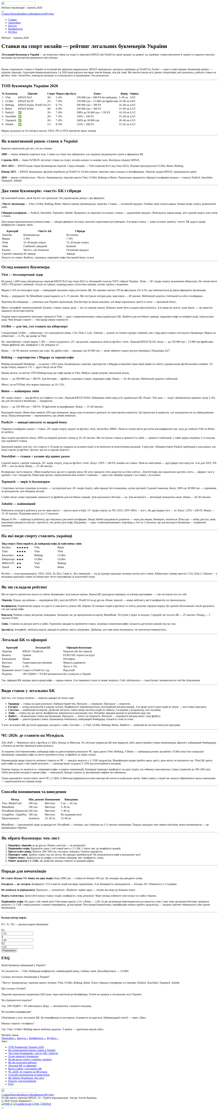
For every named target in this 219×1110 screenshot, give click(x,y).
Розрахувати (9, 950)
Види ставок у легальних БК (25, 1068)
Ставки (5, 13)
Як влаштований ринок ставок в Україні (31, 1050)
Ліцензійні (16, 13)
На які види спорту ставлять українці (30, 1059)
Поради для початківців (22, 1081)
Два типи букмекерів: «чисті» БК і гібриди (33, 1053)
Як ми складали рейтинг (22, 1062)
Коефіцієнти (38, 13)
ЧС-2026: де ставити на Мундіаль (27, 1071)
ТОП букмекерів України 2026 (26, 1047)
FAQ (11, 1084)
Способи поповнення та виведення (28, 1074)
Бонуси (26, 13)
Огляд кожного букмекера (23, 1056)
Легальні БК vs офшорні (22, 1065)
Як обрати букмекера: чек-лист (26, 1077)
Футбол (49, 13)
